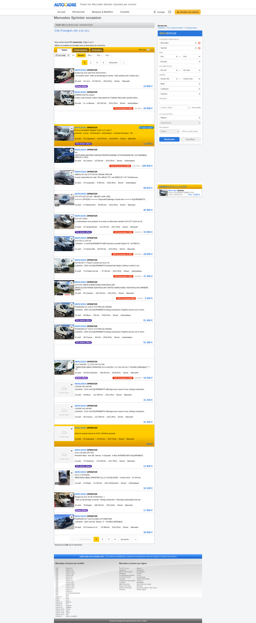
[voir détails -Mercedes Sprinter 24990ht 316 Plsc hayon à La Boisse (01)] (64, 97)
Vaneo (68, 609)
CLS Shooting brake (73, 593)
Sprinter (68, 605)
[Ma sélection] (169, 12)
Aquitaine (122, 570)
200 (57, 570)
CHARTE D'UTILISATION (136, 557)
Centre (139, 573)
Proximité (164, 127)
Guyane (122, 579)
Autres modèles (71, 616)
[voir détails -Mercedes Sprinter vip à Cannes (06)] (64, 155)
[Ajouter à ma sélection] (71, 71)
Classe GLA (70, 572)
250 (57, 577)
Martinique (140, 582)
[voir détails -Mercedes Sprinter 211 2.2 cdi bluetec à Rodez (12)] (64, 477)
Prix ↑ (90, 55)
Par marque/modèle (175, 28)
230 (57, 573)
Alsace (139, 568)
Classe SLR (70, 586)
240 (57, 575)
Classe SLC (70, 582)
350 (57, 588)
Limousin (140, 581)
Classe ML (69, 575)
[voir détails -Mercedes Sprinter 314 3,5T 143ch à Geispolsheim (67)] (64, 221)
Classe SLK (70, 584)
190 (57, 568)
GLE (67, 598)
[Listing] (148, 50)
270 (57, 581)
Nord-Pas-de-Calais (144, 584)
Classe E (59, 616)
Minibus (68, 602)
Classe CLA (60, 609)
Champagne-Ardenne (127, 575)
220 (57, 572)
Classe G (69, 568)
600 (57, 595)
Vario (67, 611)
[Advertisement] (180, 163)
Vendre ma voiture (189, 12)
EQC (67, 595)
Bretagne (122, 573)
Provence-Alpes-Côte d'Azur (147, 588)
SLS (67, 604)
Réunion (122, 589)
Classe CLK (60, 613)
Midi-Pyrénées (124, 584)
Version (163, 98)
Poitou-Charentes (125, 588)
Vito (67, 614)
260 (57, 579)
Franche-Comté (125, 577)
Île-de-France (124, 568)
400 (57, 589)
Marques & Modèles (102, 12)
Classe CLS (60, 614)
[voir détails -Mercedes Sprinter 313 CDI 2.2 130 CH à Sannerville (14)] (64, 243)
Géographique (191, 28)
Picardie (140, 586)
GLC (67, 597)
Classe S (69, 579)
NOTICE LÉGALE (152, 557)
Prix (161, 52)
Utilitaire (68, 607)
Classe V (69, 589)
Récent (81, 55)
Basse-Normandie (125, 572)
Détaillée (161, 28)
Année (162, 75)
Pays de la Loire (125, 586)
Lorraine (122, 582)
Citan (57, 598)
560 (57, 593)
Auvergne (140, 570)
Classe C (59, 605)
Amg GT (59, 597)
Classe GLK (70, 573)
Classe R (69, 577)
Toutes (64, 50)
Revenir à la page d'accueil (119, 621)
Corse (139, 575)
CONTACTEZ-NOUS (168, 557)
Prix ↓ (99, 55)
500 (57, 591)
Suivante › (113, 62)
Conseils (124, 12)
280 (57, 582)
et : (180, 56)
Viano (68, 613)
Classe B (59, 604)
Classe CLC (60, 611)
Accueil (61, 12)
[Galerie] (152, 50)
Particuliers (97, 50)
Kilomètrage (165, 66)
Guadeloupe (141, 577)
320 (57, 586)
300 (57, 584)
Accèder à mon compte (138, 621)
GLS (67, 600)
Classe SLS (70, 588)
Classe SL (69, 581)
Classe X (69, 591)
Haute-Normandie (143, 579)
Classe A (59, 602)
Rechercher (78, 12)
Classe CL (59, 607)
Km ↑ (108, 55)
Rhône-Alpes (141, 589)
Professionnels (81, 50)
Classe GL (69, 570)
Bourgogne (141, 572)
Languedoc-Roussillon (127, 581)
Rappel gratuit (144, 127)
